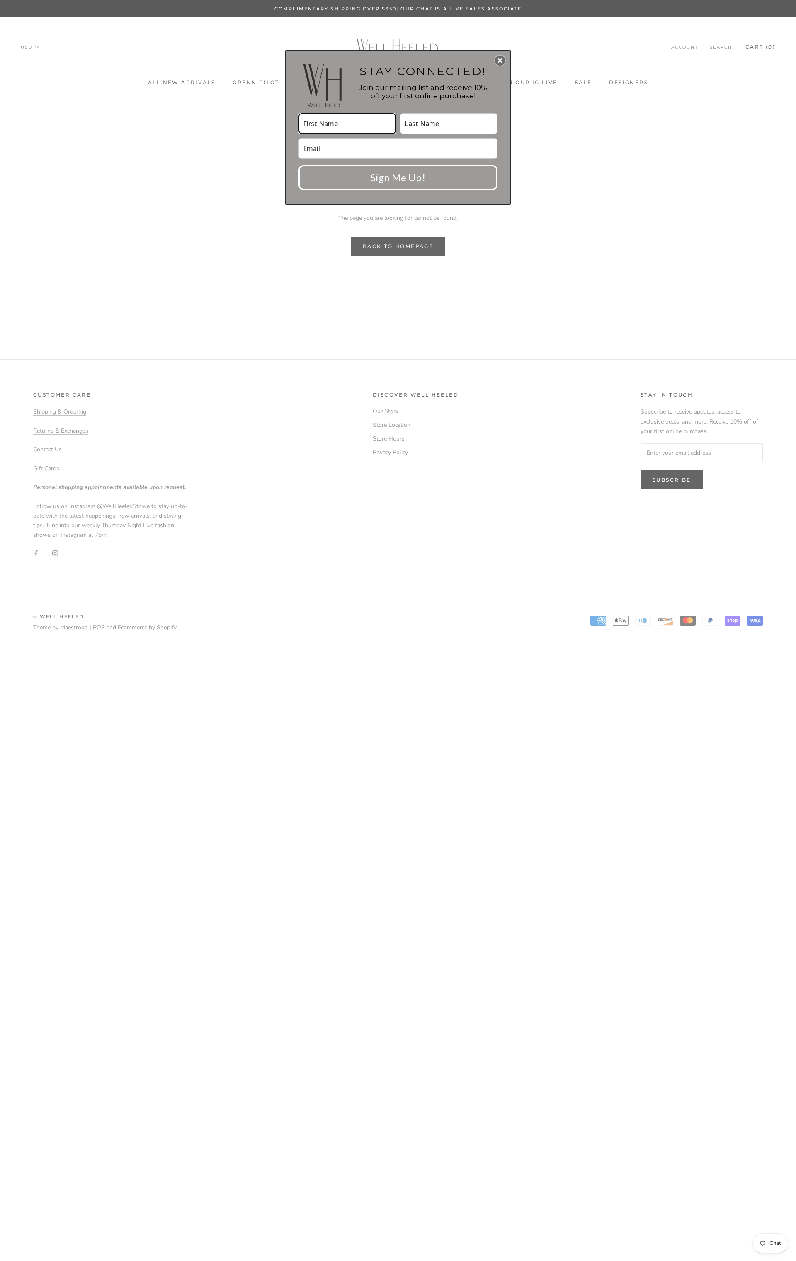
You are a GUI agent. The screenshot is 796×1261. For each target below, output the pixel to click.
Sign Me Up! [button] (398, 177)
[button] (500, 61)
